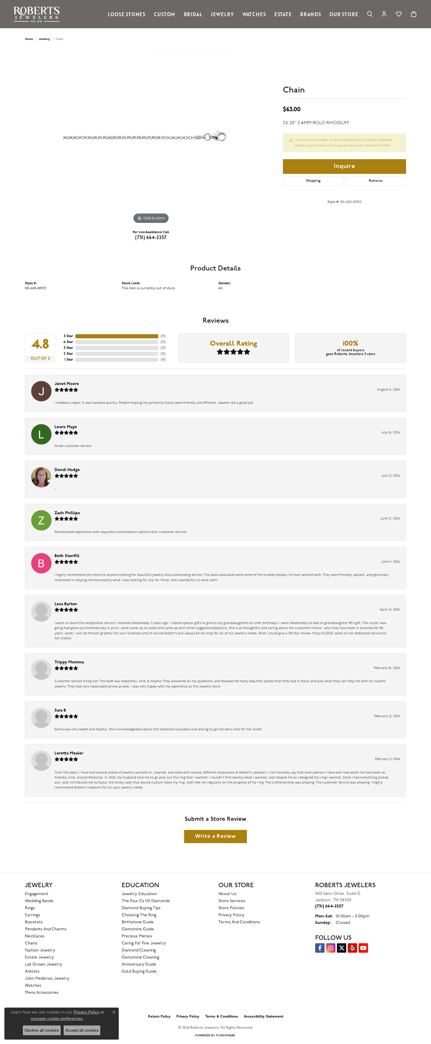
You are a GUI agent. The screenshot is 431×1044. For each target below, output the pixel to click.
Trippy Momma (69, 662)
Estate (283, 14)
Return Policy (159, 1016)
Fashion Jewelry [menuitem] (40, 950)
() (163, 336)
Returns (376, 181)
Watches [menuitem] (33, 986)
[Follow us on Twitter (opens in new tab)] (341, 948)
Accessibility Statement (263, 1016)
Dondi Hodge (67, 470)
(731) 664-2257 (151, 238)
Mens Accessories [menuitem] (42, 993)
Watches (254, 14)
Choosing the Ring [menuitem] (139, 915)
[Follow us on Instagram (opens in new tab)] (330, 948)
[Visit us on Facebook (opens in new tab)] (320, 948)
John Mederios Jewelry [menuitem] (47, 978)
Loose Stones (126, 14)
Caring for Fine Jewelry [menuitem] (144, 943)
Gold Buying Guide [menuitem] (139, 971)
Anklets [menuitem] (32, 971)
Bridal (193, 14)
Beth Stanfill (67, 556)
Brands (310, 14)
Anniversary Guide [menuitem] (139, 964)
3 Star (68, 348)
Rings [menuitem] (30, 908)
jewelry (44, 39)
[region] (151, 137)
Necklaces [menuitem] (35, 936)
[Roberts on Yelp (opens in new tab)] (352, 948)
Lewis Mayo (66, 427)
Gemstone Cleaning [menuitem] (140, 957)
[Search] (370, 14)
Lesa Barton (66, 604)
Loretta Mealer (69, 753)
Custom (164, 14)
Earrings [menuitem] (32, 915)
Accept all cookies (82, 1030)
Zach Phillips (67, 513)
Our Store (344, 14)
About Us (227, 894)
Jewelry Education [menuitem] (139, 894)
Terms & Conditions (221, 1016)
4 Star (68, 342)
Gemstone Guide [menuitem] (138, 929)
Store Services (231, 901)
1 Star (69, 360)
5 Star (68, 336)
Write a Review (215, 836)
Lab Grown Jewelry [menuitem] (43, 964)
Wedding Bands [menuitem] (39, 901)
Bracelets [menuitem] (34, 922)
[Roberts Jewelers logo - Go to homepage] (38, 14)
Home (29, 39)
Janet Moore (67, 384)
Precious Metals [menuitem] (137, 936)
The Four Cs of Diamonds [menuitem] (146, 901)
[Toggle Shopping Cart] (413, 14)
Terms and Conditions (239, 922)
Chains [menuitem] (31, 943)
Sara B (60, 710)
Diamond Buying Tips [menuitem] (141, 908)
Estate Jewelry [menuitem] (39, 957)
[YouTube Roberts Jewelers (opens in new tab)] (363, 948)
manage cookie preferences (57, 1018)
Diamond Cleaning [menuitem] (139, 950)
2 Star (68, 354)
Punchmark (225, 1035)
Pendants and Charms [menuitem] (46, 929)
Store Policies (231, 908)
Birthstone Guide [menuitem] (138, 922)
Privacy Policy (231, 915)
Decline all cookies (42, 1030)
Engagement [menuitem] (36, 894)
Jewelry (222, 14)
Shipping (313, 181)
